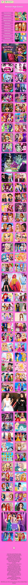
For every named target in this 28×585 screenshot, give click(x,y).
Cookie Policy (24, 581)
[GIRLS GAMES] (14, 10)
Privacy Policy (17, 581)
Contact (14, 583)
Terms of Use (11, 581)
